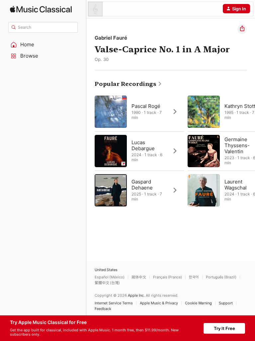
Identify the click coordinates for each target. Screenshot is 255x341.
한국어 (194, 277)
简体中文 (138, 277)
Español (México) (110, 277)
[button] (43, 45)
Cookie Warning (198, 303)
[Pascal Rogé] (139, 111)
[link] (128, 84)
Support (226, 303)
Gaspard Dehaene (142, 184)
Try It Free (224, 328)
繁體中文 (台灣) (107, 283)
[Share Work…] (242, 29)
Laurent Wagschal (235, 184)
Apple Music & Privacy (159, 303)
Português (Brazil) (221, 277)
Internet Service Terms (114, 303)
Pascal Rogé (145, 106)
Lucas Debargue (143, 145)
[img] (41, 9)
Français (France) (167, 277)
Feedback (103, 309)
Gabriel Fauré (111, 38)
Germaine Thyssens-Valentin (237, 145)
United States (106, 270)
